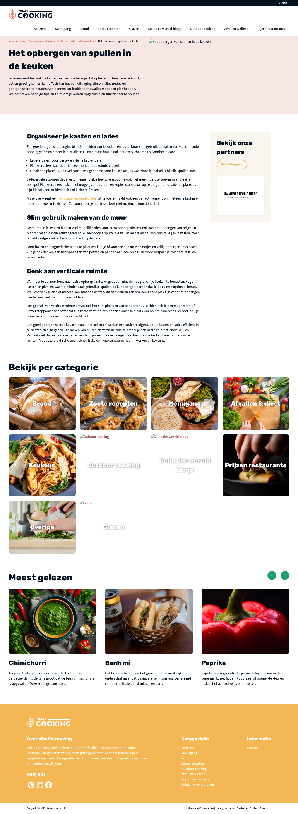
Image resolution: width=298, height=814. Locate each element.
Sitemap (264, 808)
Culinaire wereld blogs (164, 29)
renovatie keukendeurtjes (77, 198)
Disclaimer (242, 808)
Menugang (63, 29)
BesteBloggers (232, 164)
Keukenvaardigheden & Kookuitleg (75, 41)
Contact (283, 3)
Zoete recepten (109, 29)
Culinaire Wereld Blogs (41, 41)
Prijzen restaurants (271, 29)
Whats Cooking (17, 41)
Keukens (40, 29)
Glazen (134, 29)
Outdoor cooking (203, 29)
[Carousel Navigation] (278, 580)
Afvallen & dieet (236, 29)
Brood (84, 29)
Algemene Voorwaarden (201, 808)
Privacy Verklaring (225, 808)
